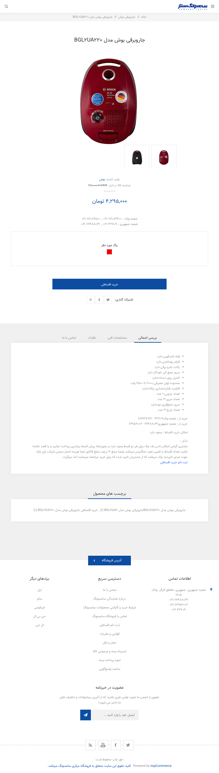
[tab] (147, 338)
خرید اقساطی (109, 284)
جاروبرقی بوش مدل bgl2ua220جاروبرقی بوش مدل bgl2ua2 (145, 510)
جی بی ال (39, 616)
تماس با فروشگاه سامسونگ (109, 616)
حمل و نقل (110, 642)
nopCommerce (161, 766)
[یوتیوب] (103, 745)
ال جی (40, 625)
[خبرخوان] (91, 745)
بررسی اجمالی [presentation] (147, 338)
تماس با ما (109, 590)
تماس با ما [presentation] (69, 338)
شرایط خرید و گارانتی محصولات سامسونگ (109, 607)
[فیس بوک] (116, 745)
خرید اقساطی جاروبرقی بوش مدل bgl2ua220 (68, 510)
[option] (164, 156)
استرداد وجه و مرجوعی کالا (109, 651)
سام (39, 598)
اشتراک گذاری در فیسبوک (99, 300)
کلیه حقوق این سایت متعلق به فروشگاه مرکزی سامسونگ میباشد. (89, 766)
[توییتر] (128, 745)
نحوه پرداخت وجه (110, 660)
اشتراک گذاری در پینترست (91, 300)
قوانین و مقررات (110, 634)
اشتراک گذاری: (124, 299)
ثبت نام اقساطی (109, 625)
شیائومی (39, 607)
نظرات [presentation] (92, 338)
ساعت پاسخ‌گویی (109, 669)
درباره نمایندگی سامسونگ (109, 598)
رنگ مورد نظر (109, 245)
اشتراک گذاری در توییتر (108, 300)
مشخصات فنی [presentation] (117, 338)
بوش (102, 179)
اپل (39, 590)
